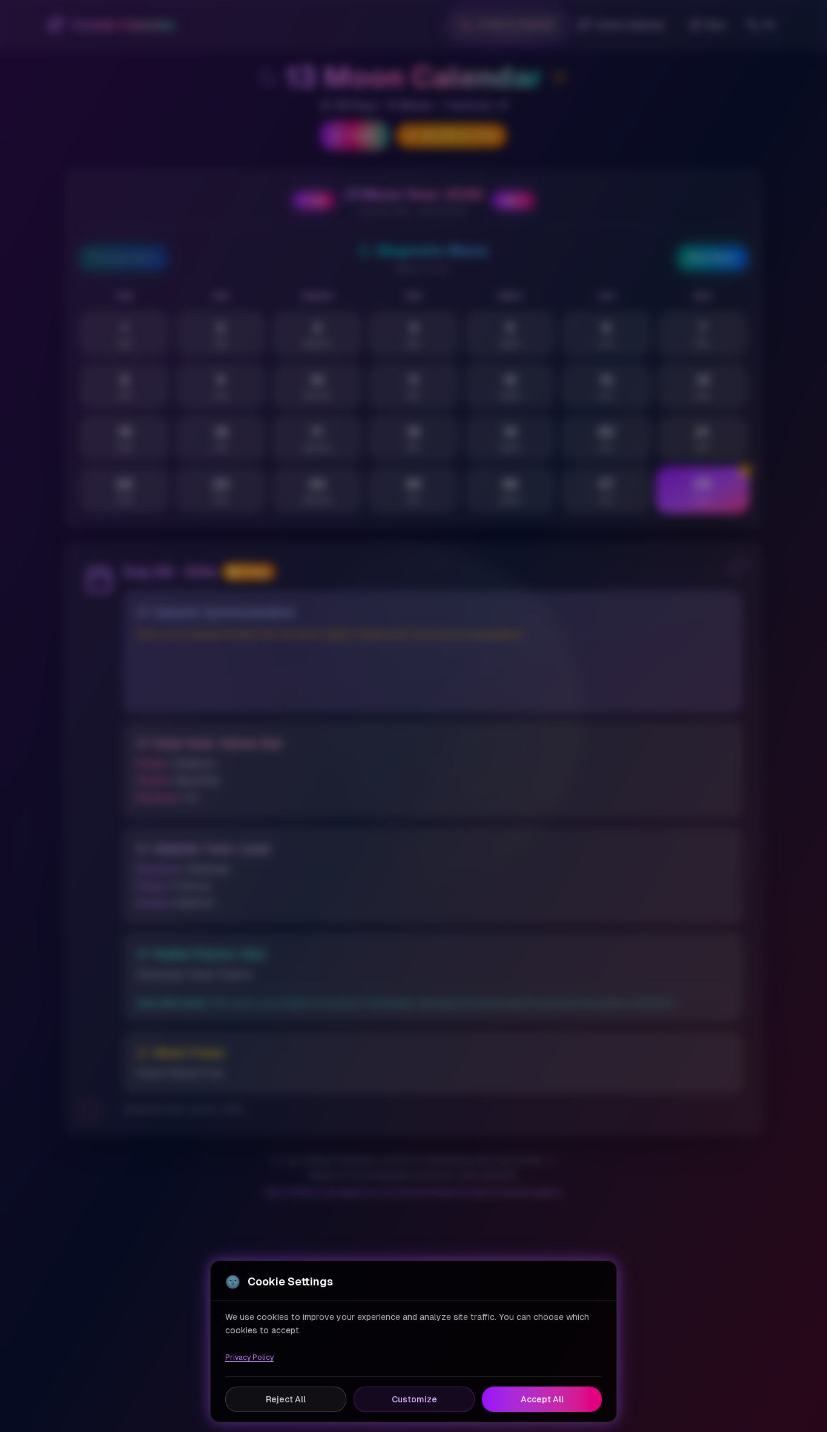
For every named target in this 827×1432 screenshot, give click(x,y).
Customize (414, 1399)
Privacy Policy (249, 1357)
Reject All (286, 1399)
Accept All (542, 1399)
